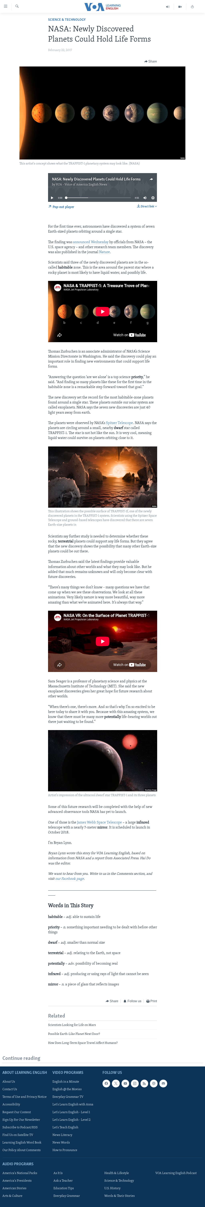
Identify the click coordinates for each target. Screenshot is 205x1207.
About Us (8, 1081)
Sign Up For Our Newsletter (21, 1119)
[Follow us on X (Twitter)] (116, 1083)
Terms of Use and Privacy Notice (24, 1097)
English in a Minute (65, 1081)
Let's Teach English (65, 1127)
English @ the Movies (67, 1089)
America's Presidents (17, 1180)
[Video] (180, 7)
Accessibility (11, 1104)
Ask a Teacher (63, 1180)
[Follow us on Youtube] (125, 1083)
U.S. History (112, 1188)
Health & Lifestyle (116, 1173)
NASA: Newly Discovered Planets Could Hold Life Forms (96, 179)
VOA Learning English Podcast (176, 1173)
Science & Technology (67, 20)
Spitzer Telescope (119, 423)
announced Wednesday (91, 242)
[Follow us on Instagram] (135, 1083)
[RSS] (144, 1083)
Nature (104, 252)
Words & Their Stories (119, 1196)
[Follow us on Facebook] (106, 1083)
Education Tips (63, 1188)
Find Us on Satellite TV (17, 1135)
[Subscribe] (163, 1083)
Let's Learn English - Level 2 (71, 1119)
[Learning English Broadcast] (168, 7)
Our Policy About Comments (21, 1150)
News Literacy (62, 1135)
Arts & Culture (12, 1196)
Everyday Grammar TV (67, 1097)
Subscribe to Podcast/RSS (20, 1127)
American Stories (14, 1188)
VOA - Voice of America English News (81, 184)
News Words (61, 1142)
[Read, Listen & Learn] (192, 7)
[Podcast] (154, 1083)
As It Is (58, 1173)
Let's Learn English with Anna (72, 1104)
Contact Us (9, 1089)
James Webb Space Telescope (99, 822)
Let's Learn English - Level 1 (71, 1112)
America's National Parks (19, 1173)
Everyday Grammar (66, 1196)
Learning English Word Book (21, 1142)
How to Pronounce (64, 1150)
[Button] (150, 61)
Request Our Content (16, 1112)
